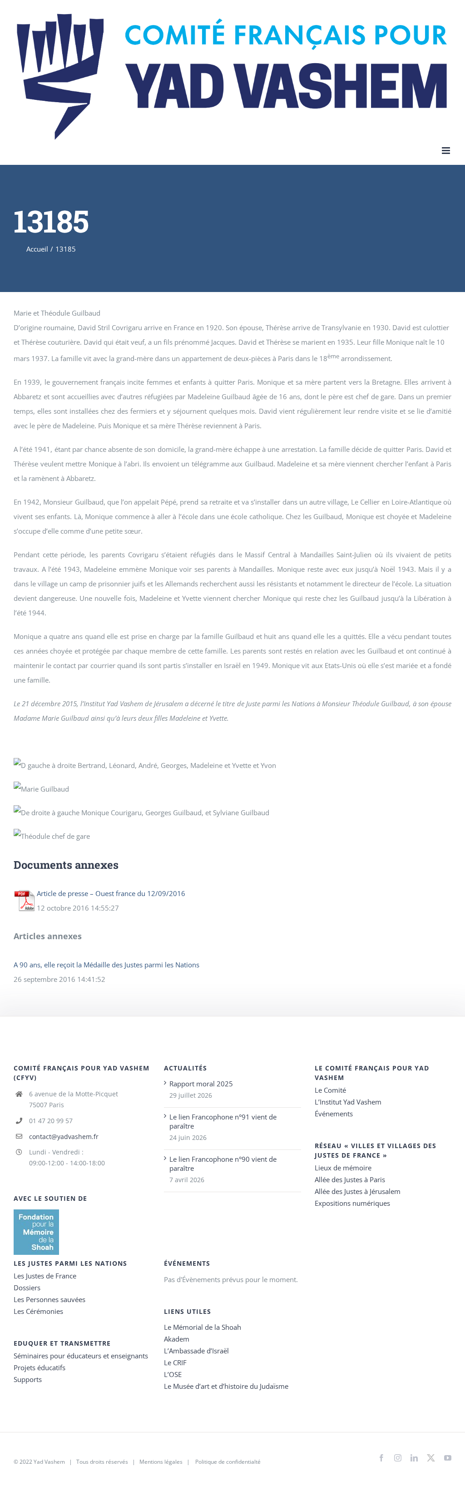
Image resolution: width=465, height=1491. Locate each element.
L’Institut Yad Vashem (348, 1101)
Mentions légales (161, 1462)
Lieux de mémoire (343, 1167)
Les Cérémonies (38, 1311)
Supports (28, 1379)
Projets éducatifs (39, 1367)
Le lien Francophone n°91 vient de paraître (223, 1121)
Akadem (176, 1338)
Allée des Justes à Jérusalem (358, 1191)
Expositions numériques (352, 1203)
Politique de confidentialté (228, 1462)
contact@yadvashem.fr (64, 1136)
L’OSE (173, 1374)
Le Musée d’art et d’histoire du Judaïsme (226, 1386)
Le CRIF (175, 1362)
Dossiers (27, 1287)
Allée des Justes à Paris (350, 1179)
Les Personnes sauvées (49, 1299)
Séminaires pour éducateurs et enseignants (81, 1355)
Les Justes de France (45, 1275)
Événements (334, 1113)
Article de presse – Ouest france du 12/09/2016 (111, 893)
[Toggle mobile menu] (446, 150)
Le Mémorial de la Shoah (202, 1327)
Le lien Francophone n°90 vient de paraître (223, 1163)
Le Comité (330, 1090)
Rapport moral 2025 (201, 1083)
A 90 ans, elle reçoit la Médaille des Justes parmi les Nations (106, 964)
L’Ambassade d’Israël (196, 1350)
